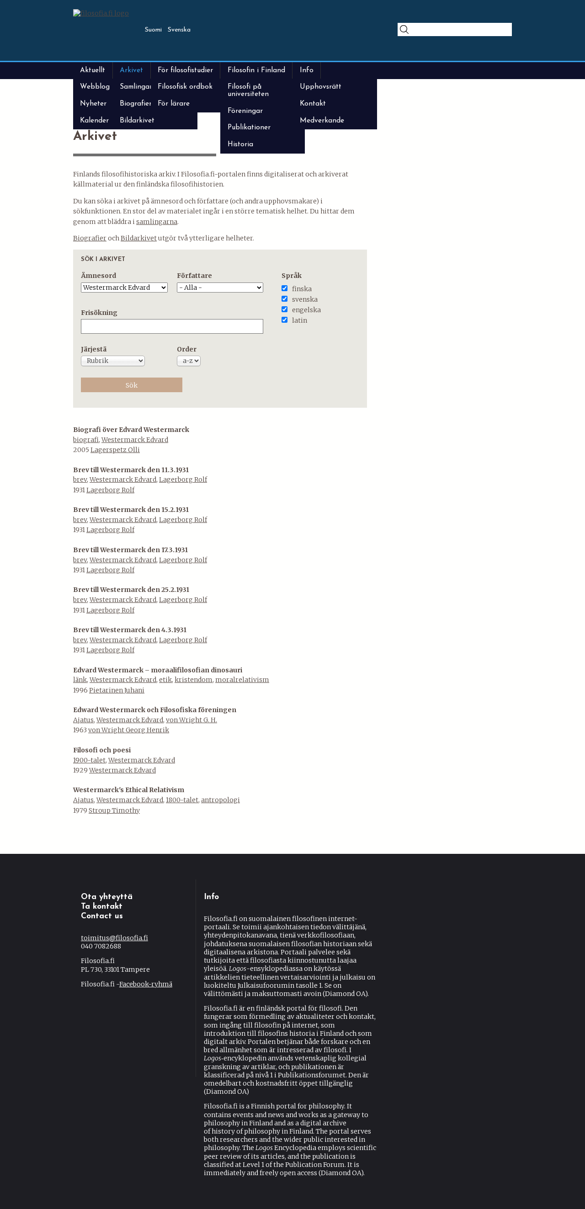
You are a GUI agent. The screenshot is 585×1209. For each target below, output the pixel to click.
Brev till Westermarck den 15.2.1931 (131, 510)
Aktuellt (92, 70)
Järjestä (93, 349)
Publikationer (249, 127)
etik (165, 680)
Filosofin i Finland (256, 70)
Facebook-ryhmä (145, 984)
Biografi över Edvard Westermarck (131, 430)
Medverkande (322, 120)
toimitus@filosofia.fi (114, 938)
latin (299, 320)
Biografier (89, 238)
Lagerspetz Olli (115, 450)
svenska (305, 299)
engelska (306, 310)
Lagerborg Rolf (183, 479)
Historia (240, 144)
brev (80, 479)
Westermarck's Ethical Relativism (128, 790)
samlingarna (156, 222)
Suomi (153, 30)
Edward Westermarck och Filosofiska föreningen (154, 710)
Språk (292, 276)
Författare (194, 276)
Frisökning (99, 313)
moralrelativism (242, 680)
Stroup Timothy (114, 810)
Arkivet (131, 70)
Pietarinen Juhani (116, 690)
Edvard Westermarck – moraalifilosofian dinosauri (157, 670)
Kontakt (313, 103)
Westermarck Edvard (134, 440)
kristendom (194, 680)
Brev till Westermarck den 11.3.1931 (131, 470)
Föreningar (245, 111)
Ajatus (83, 720)
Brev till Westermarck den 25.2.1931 (131, 590)
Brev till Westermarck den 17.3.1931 (130, 550)
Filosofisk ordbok (185, 87)
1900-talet (89, 760)
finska (302, 289)
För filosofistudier (185, 70)
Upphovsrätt (320, 87)
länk (80, 680)
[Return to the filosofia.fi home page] (101, 13)
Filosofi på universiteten (248, 90)
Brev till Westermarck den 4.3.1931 (129, 630)
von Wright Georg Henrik (128, 730)
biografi (86, 440)
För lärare (174, 103)
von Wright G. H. (191, 720)
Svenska (179, 30)
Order (187, 349)
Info (307, 70)
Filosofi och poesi (102, 750)
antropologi (220, 800)
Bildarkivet (137, 120)
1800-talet (182, 800)
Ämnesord (98, 276)
